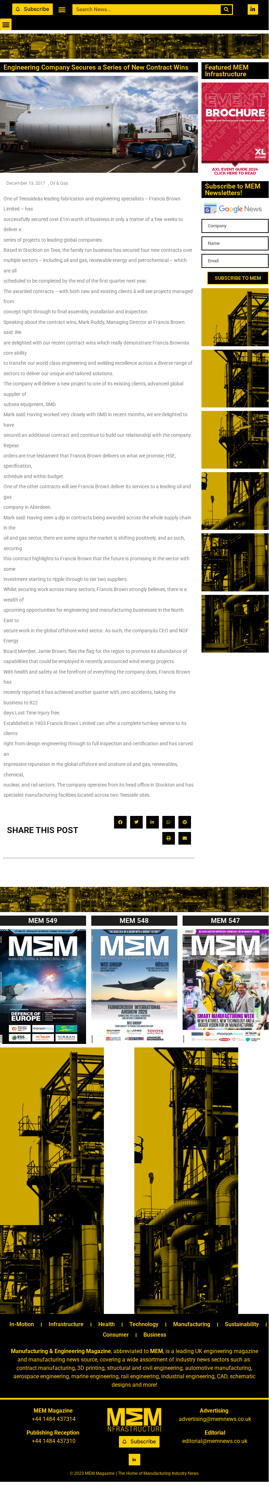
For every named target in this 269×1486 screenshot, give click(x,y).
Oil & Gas (59, 183)
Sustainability (242, 1324)
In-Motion (21, 1324)
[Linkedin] (253, 9)
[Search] (226, 9)
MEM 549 (42, 921)
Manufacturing (191, 1324)
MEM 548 (134, 921)
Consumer (116, 1334)
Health (106, 1324)
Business (154, 1334)
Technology (143, 1324)
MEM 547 (225, 921)
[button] (62, 9)
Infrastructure (66, 1324)
